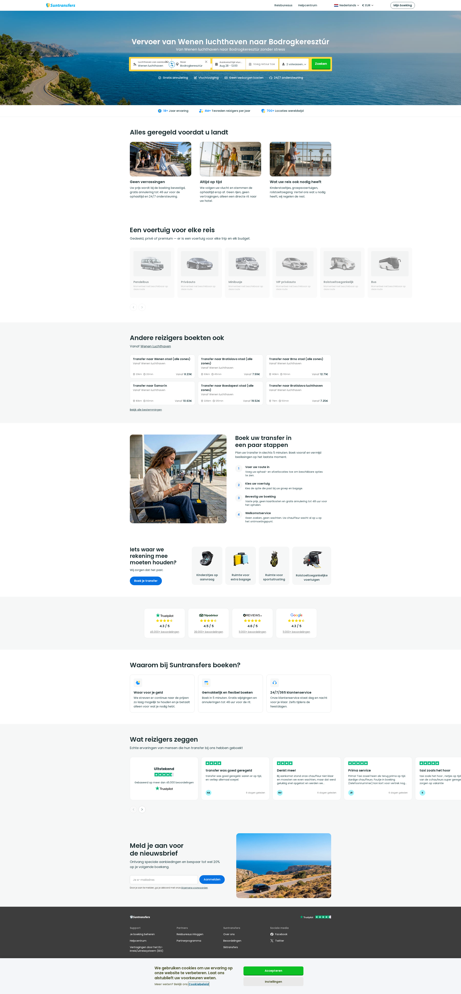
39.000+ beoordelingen (208, 632)
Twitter (279, 941)
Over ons (229, 934)
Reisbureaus (283, 5)
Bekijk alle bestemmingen (146, 409)
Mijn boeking (402, 5)
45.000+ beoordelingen (164, 632)
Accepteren (273, 971)
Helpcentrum (307, 5)
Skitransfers (230, 947)
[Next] (142, 307)
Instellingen (273, 981)
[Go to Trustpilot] (315, 917)
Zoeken (321, 63)
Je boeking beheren (142, 934)
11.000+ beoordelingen (252, 632)
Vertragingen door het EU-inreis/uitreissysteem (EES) (146, 949)
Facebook (281, 934)
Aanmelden (212, 879)
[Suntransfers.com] (60, 5)
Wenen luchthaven (155, 346)
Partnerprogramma (189, 941)
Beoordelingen (232, 941)
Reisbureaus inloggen (190, 934)
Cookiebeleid (199, 984)
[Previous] (133, 307)
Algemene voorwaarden (194, 887)
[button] (166, 62)
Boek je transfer (146, 581)
